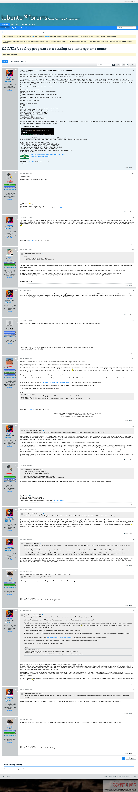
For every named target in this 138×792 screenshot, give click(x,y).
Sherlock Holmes (59, 208)
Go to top (133, 776)
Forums (5, 24)
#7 (133, 358)
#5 (133, 291)
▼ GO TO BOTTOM (28, 24)
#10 (133, 510)
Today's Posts (15, 28)
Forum (7, 32)
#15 (133, 719)
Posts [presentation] (5, 61)
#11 (133, 539)
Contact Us (112, 776)
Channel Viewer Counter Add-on (119, 783)
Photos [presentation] (23, 61)
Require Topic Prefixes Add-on (119, 785)
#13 (133, 611)
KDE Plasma (7, 776)
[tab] (5, 61)
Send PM (9, 90)
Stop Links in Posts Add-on (120, 786)
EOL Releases (20, 32)
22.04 (27, 32)
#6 (133, 320)
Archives (13, 32)
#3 (133, 217)
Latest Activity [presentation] (14, 61)
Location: (6, 87)
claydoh (31, 409)
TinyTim (10, 78)
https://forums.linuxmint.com (40, 156)
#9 (133, 465)
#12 (133, 571)
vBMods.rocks (132, 783)
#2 (133, 173)
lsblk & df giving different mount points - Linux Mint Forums (48, 154)
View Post (42, 253)
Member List (24, 28)
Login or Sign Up (128, 1)
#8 (133, 426)
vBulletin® (126, 788)
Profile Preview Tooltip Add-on (120, 784)
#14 (133, 689)
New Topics (5, 28)
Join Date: (7, 84)
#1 (133, 70)
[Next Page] (127, 65)
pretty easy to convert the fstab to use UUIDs (56, 382)
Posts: (8, 86)
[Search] (134, 27)
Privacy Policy (123, 776)
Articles (14, 24)
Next (132, 758)
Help (105, 776)
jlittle (9, 257)
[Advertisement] (69, 7)
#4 (133, 249)
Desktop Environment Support (38, 32)
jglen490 (10, 579)
